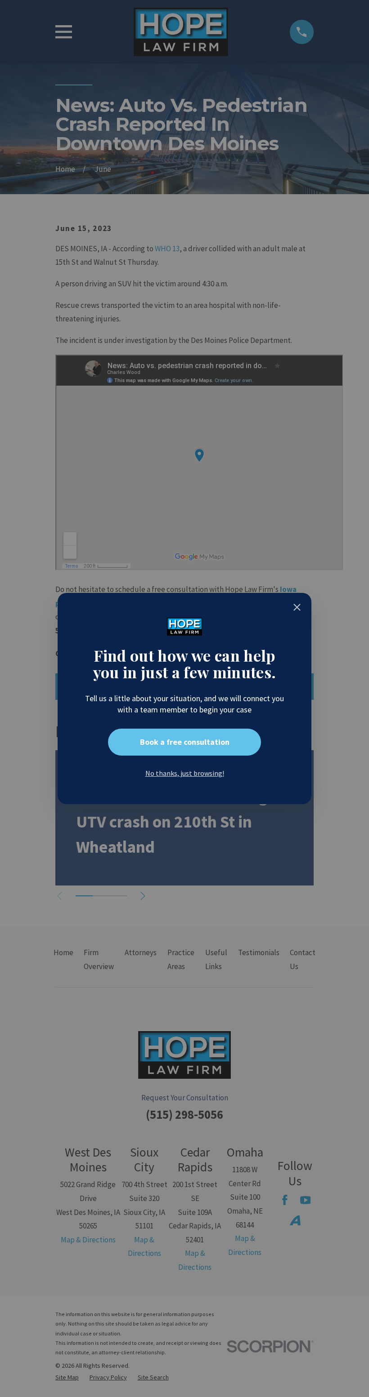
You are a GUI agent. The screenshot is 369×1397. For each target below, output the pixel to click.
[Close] (297, 607)
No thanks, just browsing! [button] (184, 773)
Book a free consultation (185, 742)
